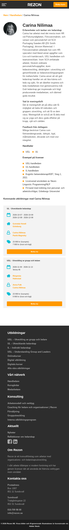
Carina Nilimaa (19, 233)
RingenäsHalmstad (17, 277)
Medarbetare (14, 389)
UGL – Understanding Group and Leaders (29, 352)
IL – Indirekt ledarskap (19, 347)
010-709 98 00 (14, 509)
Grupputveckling (16, 415)
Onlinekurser (14, 356)
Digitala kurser (15, 364)
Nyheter (11, 432)
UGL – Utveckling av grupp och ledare (27, 339)
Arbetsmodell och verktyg (21, 403)
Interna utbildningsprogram (22, 419)
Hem (5, 15)
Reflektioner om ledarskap (21, 436)
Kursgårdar (13, 385)
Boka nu (34, 252)
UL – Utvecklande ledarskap (22, 343)
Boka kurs (60, 4)
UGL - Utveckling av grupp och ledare (23, 261)
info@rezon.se (15, 513)
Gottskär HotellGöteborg (19, 225)
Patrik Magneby (19, 235)
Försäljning (13, 411)
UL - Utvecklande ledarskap (19, 209)
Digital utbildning (17, 360)
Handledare (16, 15)
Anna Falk (17, 285)
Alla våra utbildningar (19, 368)
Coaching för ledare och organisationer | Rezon (32, 407)
